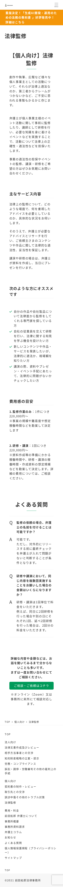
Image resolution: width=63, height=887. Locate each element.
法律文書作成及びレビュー (22, 747)
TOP (8, 734)
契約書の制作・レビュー (20, 786)
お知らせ (10, 837)
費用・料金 (12, 810)
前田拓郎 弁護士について (21, 816)
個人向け (10, 781)
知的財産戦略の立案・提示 (22, 758)
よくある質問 (13, 843)
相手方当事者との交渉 (19, 753)
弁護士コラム (13, 832)
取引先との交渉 (15, 792)
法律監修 (10, 802)
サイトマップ (13, 858)
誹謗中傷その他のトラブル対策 (25, 797)
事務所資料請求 (15, 827)
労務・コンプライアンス (20, 764)
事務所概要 (12, 821)
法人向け (10, 742)
